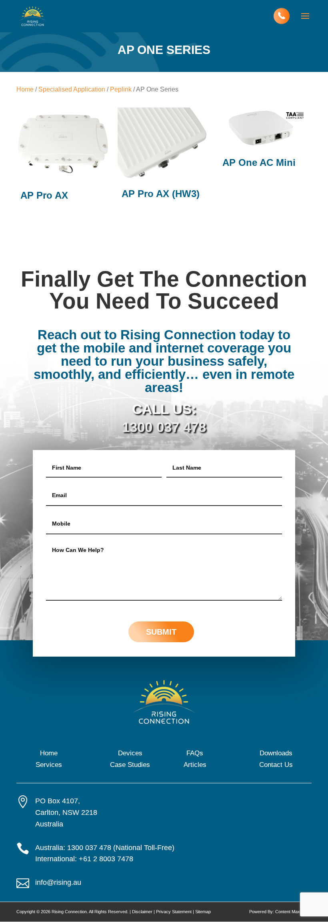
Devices (130, 753)
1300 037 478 (164, 427)
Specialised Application (71, 89)
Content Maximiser (293, 911)
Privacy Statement (174, 911)
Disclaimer (142, 911)
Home (25, 89)
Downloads (276, 753)
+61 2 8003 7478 (106, 859)
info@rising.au (58, 882)
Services (49, 765)
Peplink (121, 89)
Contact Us (276, 765)
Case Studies (130, 765)
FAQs (194, 753)
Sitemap (203, 911)
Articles (195, 765)
